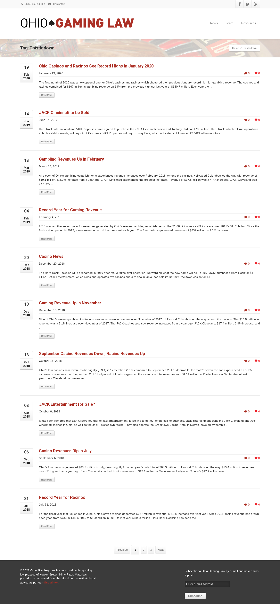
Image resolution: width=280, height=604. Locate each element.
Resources (248, 23)
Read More (46, 95)
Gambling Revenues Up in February (71, 159)
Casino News (51, 256)
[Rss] (256, 4)
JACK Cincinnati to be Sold (64, 112)
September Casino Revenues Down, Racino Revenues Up (92, 353)
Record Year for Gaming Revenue (70, 209)
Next (161, 549)
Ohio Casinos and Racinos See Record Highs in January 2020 (96, 66)
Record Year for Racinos (62, 497)
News (214, 23)
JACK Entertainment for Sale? (67, 404)
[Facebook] (240, 4)
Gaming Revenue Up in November (70, 302)
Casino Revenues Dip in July (65, 450)
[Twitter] (248, 4)
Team (229, 23)
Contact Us (58, 4)
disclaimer (50, 582)
